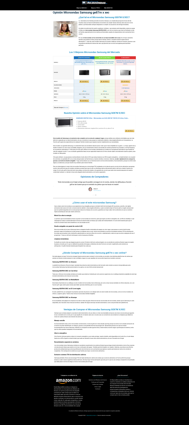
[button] (53, 186)
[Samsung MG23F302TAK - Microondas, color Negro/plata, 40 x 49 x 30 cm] (105, 72)
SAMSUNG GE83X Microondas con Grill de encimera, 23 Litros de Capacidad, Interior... (125, 62)
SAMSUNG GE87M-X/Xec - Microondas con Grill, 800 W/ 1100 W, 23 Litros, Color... (102, 118)
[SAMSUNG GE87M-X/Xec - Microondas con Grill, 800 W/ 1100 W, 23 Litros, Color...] (64, 122)
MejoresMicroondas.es (92, 415)
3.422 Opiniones (125, 88)
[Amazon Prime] (84, 91)
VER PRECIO (85, 81)
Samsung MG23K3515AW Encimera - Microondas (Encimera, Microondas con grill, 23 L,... (84, 62)
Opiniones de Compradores (94, 176)
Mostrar (66, 107)
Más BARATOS (108, 8)
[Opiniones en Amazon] (125, 85)
